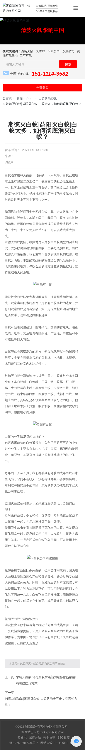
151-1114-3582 (50, 73)
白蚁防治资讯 (48, 98)
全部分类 (42, 87)
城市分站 (35, 737)
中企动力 (62, 743)
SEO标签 (64, 737)
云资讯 (22, 737)
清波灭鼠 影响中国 (42, 30)
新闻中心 (23, 98)
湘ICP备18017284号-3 (23, 743)
